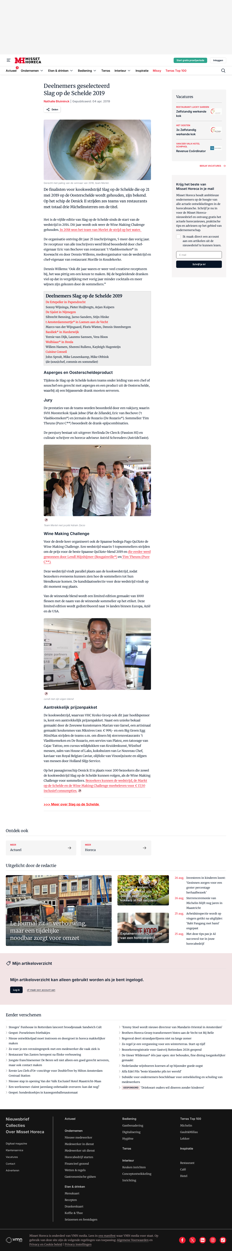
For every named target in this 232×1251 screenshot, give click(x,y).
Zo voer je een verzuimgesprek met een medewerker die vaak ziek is (54, 1049)
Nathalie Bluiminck (56, 101)
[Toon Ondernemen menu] (42, 70)
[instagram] (213, 1240)
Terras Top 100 (190, 1119)
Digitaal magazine (16, 1143)
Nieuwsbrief (17, 1119)
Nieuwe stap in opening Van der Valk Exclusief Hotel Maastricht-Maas (55, 1081)
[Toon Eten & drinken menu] (71, 70)
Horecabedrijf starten (79, 1157)
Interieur (128, 1160)
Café (183, 1169)
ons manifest (107, 1235)
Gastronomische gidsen (80, 1176)
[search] (223, 70)
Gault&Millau (189, 1132)
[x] (192, 1240)
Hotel (183, 1176)
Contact (10, 1163)
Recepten (71, 1200)
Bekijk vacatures (210, 165)
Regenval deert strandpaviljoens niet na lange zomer (157, 1038)
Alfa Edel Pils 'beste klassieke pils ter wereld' (152, 1071)
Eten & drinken (75, 1186)
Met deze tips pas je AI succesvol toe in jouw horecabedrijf (201, 938)
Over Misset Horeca (25, 1131)
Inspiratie (186, 1148)
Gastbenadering (132, 1125)
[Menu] (9, 60)
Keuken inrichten (134, 1167)
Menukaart (72, 1193)
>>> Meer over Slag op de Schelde (72, 804)
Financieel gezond (77, 1163)
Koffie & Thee (74, 1213)
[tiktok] (223, 1240)
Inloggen (218, 60)
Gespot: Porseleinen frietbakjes (29, 1032)
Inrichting (129, 1180)
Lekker (185, 1138)
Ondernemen (74, 1130)
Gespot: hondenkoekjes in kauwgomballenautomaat (43, 1092)
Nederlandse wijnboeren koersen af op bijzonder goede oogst (162, 1066)
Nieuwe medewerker (78, 1137)
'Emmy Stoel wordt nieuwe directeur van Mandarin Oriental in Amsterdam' (172, 1027)
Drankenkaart (74, 1206)
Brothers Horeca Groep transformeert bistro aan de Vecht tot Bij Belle (168, 1032)
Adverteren (12, 1170)
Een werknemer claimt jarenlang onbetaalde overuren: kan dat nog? (54, 1087)
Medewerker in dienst (79, 1144)
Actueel (70, 1119)
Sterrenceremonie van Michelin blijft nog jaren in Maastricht (204, 903)
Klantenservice (14, 1150)
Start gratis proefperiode (190, 60)
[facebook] (182, 1240)
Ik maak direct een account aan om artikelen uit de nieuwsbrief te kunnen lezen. (202, 241)
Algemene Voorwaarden (133, 1240)
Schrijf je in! (199, 264)
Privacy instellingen (78, 1244)
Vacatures (12, 1156)
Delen (55, 109)
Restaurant (187, 1163)
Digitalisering (131, 1132)
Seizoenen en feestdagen (81, 1219)
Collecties (15, 1125)
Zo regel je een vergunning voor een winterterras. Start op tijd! (163, 1044)
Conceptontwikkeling (136, 1174)
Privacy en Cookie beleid (45, 1244)
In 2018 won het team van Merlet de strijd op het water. (100, 230)
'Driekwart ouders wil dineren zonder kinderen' (172, 1087)
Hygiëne (127, 1138)
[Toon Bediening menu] (95, 70)
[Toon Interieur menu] (129, 70)
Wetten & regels (75, 1170)
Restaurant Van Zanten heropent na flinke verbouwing (45, 1054)
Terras (126, 1148)
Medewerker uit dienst (80, 1150)
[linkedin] (202, 1240)
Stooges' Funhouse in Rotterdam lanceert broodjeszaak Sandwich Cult (55, 1027)
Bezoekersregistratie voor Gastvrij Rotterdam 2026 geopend (162, 1049)
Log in (16, 989)
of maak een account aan (41, 989)
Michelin (186, 1125)
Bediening (129, 1119)
